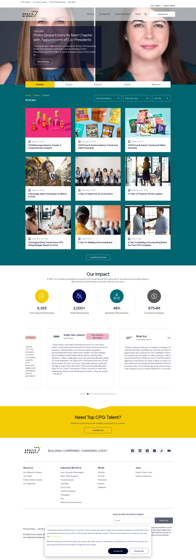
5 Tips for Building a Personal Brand (98, 227)
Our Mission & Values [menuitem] (32, 472)
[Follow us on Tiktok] (161, 450)
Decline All (139, 551)
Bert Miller (72, 2)
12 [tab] (106, 394)
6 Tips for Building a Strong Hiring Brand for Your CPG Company (148, 227)
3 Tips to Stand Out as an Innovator (98, 179)
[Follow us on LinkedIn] (140, 450)
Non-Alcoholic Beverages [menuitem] (72, 472)
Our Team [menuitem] (27, 476)
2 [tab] (97, 73)
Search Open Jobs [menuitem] (143, 472)
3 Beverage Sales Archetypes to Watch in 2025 (48, 179)
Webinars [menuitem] (156, 84)
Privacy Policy (55, 536)
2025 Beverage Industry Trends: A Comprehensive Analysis (48, 130)
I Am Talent (155, 5)
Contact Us (163, 14)
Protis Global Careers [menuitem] (32, 479)
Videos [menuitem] (127, 84)
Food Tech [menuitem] (65, 487)
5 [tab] (90, 394)
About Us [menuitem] (90, 14)
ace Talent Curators (40, 2)
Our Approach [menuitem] (104, 14)
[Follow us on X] (147, 450)
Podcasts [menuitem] (102, 479)
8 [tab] (97, 394)
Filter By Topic (131, 98)
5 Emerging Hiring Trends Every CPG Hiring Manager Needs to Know (48, 227)
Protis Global (25, 2)
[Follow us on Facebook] (132, 450)
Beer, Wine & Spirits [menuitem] (69, 476)
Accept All (118, 551)
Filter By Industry (103, 98)
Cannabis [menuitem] (65, 483)
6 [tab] (92, 394)
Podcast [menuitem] (98, 84)
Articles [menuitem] (40, 84)
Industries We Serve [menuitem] (123, 14)
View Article (43, 61)
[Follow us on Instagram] (154, 450)
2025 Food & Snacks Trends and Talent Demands (148, 130)
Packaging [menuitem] (65, 494)
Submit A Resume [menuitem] (143, 476)
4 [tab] (102, 73)
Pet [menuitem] (62, 498)
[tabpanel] (98, 42)
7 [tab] (94, 394)
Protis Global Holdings (58, 2)
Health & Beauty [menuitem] (68, 491)
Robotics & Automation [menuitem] (71, 502)
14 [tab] (110, 394)
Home (28, 95)
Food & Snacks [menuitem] (67, 479)
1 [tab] (94, 73)
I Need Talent (169, 5)
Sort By (157, 98)
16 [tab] (115, 394)
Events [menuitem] (69, 84)
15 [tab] (113, 394)
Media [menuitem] (138, 14)
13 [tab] (108, 394)
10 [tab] (101, 394)
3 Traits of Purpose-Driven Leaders (148, 179)
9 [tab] (99, 394)
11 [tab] (103, 394)
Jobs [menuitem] (138, 467)
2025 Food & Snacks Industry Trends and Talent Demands (98, 130)
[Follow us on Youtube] (169, 450)
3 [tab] (99, 73)
